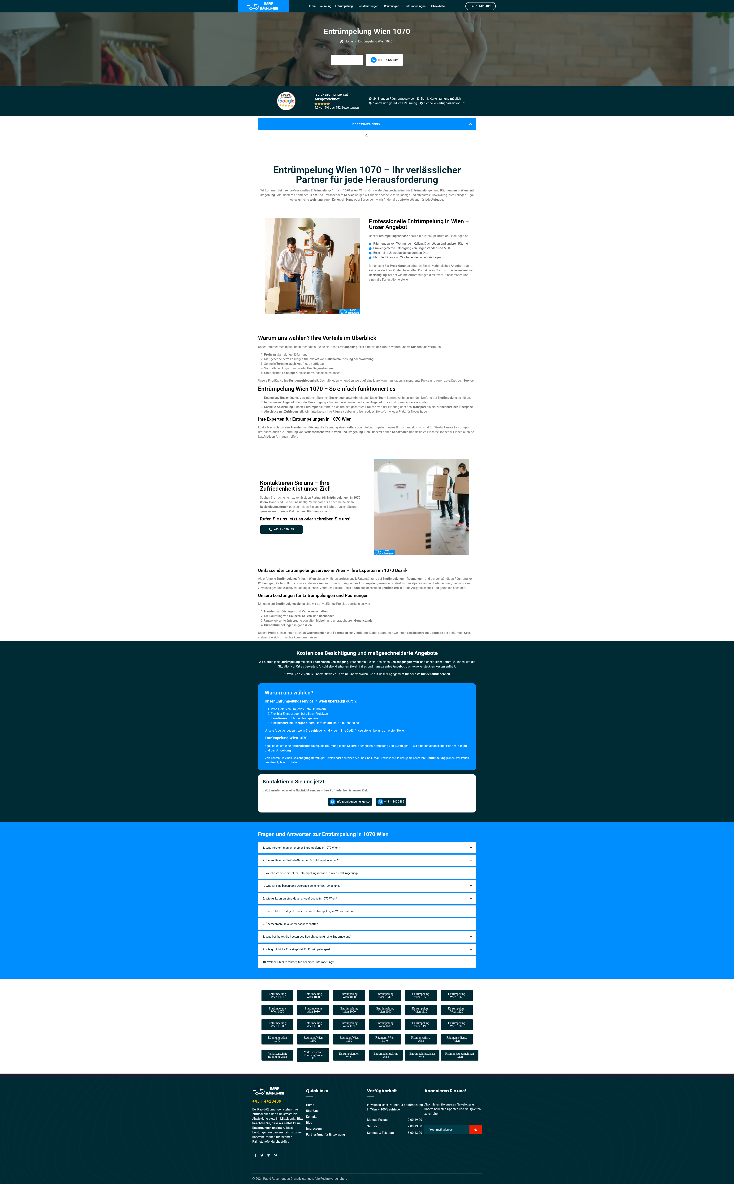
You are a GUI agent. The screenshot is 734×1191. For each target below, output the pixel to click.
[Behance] (275, 1155)
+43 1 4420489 (388, 60)
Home (312, 6)
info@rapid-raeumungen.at (353, 801)
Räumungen (391, 6)
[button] (368, 6)
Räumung (325, 6)
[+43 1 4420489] (374, 60)
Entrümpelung (344, 6)
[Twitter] (262, 1155)
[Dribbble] (268, 1155)
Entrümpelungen (415, 6)
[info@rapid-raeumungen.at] (332, 802)
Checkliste (438, 6)
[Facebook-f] (255, 1155)
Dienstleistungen (367, 6)
